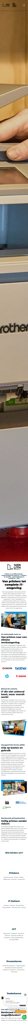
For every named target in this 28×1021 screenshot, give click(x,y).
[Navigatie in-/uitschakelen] (24, 5)
